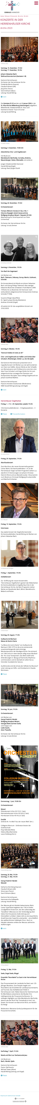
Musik (8, 16)
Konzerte (14, 16)
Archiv (21, 16)
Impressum (3, 1096)
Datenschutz (11, 1096)
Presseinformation (18, 414)
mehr (4, 97)
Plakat (5, 414)
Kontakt (18, 1096)
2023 (26, 16)
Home (2, 16)
